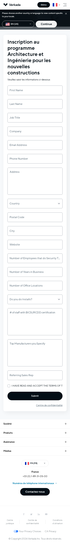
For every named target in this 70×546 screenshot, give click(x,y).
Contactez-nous (35, 492)
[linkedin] (39, 514)
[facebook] (24, 514)
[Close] (66, 13)
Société (7, 423)
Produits (7, 432)
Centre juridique (10, 522)
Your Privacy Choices (30, 531)
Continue (46, 24)
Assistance (9, 442)
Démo (44, 4)
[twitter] (31, 514)
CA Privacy (50, 531)
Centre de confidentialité (49, 405)
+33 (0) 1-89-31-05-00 (35, 476)
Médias (7, 451)
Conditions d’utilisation (57, 522)
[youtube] (46, 514)
